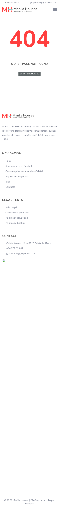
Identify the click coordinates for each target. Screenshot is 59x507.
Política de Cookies (15, 222)
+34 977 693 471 (13, 2)
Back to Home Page (29, 74)
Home (8, 160)
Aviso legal (11, 207)
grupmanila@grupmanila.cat (43, 2)
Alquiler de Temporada (16, 176)
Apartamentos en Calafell (18, 166)
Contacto (10, 186)
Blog (7, 181)
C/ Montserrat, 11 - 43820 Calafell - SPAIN (28, 243)
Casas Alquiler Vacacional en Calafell (24, 171)
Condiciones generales (17, 212)
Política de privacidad (16, 217)
